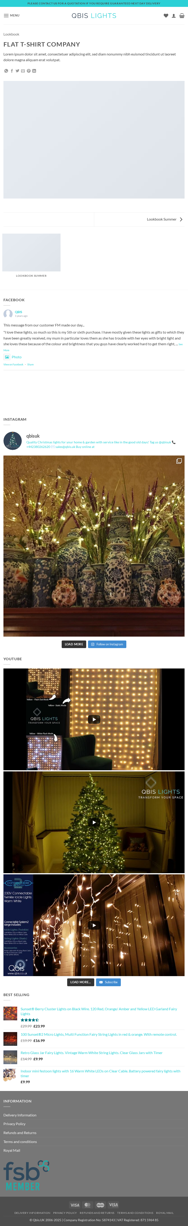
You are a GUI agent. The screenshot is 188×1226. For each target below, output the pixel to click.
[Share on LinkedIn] (34, 71)
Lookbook (11, 34)
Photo (17, 357)
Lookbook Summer (162, 219)
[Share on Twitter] (17, 71)
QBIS (18, 312)
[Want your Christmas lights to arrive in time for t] (94, 546)
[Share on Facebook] (12, 71)
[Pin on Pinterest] (28, 71)
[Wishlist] (166, 16)
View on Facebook (13, 364)
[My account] (173, 16)
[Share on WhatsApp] (6, 71)
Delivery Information (19, 1115)
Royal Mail (11, 1150)
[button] (11, 15)
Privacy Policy (14, 1123)
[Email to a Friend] (23, 71)
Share (30, 364)
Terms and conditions (20, 1141)
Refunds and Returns (19, 1132)
